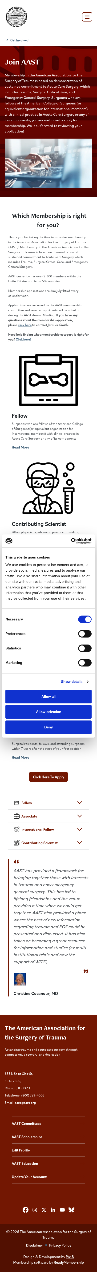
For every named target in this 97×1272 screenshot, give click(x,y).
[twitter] (44, 1210)
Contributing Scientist (39, 523)
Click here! (23, 339)
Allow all (48, 697)
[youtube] (62, 1210)
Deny (48, 727)
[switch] (85, 634)
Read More (20, 447)
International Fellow (37, 829)
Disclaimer (34, 1245)
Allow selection (48, 712)
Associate (29, 816)
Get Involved (19, 40)
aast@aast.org (25, 1102)
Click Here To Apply (48, 776)
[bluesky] (71, 1210)
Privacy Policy (60, 1245)
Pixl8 (70, 1256)
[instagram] (34, 1210)
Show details (71, 682)
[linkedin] (53, 1210)
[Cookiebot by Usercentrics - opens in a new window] (71, 541)
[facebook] (25, 1210)
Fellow (20, 415)
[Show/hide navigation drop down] (87, 16)
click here (25, 325)
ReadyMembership (69, 1262)
